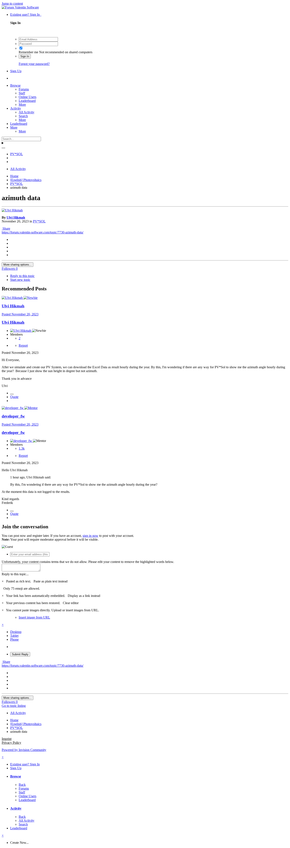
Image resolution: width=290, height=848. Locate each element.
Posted (20, 314)
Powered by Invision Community (24, 750)
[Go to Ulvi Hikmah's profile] (12, 210)
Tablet (14, 635)
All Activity (26, 112)
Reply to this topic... (15, 574)
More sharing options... (17, 264)
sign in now (90, 535)
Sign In (24, 56)
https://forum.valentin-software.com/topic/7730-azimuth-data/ (42, 232)
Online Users (27, 97)
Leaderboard (27, 101)
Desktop (15, 632)
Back (22, 784)
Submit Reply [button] (20, 654)
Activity (15, 108)
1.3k (22, 448)
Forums (24, 89)
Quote (14, 397)
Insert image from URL (34, 617)
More (22, 104)
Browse (15, 85)
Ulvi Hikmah (16, 217)
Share (6, 228)
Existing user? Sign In (25, 14)
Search (23, 116)
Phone (14, 639)
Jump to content (12, 3)
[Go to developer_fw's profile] (13, 408)
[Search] (3, 148)
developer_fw (13, 416)
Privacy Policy (11, 742)
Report (23, 345)
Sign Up (15, 71)
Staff (22, 93)
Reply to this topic (22, 276)
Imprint (6, 739)
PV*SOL (39, 221)
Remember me (28, 52)
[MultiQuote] (12, 394)
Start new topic (20, 279)
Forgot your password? (34, 64)
